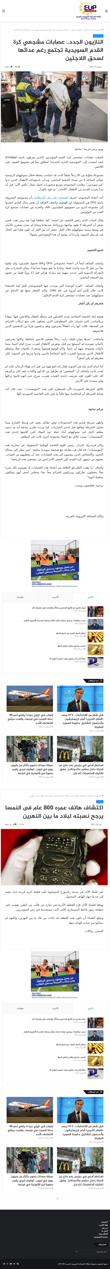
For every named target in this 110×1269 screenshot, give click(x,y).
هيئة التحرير (103, 1225)
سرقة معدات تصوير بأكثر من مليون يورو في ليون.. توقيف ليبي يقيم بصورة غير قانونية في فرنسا (32, 769)
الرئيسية (98, 30)
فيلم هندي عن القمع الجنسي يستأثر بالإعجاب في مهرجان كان (59, 608)
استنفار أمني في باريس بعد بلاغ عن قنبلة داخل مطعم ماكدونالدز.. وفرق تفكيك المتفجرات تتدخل (81, 769)
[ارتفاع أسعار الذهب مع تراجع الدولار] (95, 637)
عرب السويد (88, 30)
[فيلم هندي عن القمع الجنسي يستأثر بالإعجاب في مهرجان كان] (95, 611)
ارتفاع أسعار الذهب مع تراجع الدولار (71, 633)
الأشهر (90, 597)
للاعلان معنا (103, 1234)
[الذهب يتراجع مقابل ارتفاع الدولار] (95, 649)
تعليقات (20, 597)
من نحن (105, 1228)
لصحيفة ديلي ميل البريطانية (51, 197)
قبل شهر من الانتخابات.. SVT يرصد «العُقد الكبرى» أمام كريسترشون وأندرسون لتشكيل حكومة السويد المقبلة (82, 721)
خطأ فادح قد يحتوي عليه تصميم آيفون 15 (67, 658)
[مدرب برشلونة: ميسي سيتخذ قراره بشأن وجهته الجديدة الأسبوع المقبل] (95, 624)
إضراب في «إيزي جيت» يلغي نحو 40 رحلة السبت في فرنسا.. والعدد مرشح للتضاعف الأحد (30, 719)
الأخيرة (55, 597)
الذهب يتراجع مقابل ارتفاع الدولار (71, 646)
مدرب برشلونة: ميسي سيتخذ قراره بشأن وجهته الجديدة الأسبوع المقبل (55, 620)
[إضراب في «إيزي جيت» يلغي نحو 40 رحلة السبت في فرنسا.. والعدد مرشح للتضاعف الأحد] (30, 699)
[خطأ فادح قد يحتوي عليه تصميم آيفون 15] (95, 662)
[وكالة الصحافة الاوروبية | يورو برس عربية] (87, 11)
